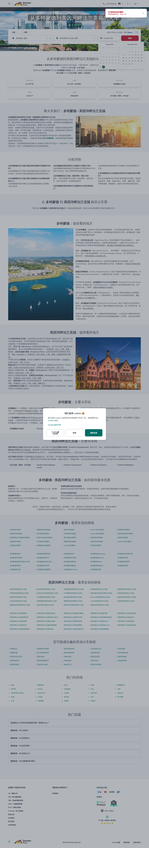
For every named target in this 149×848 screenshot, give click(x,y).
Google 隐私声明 (54, 425)
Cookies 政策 (53, 420)
